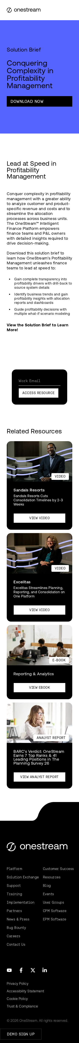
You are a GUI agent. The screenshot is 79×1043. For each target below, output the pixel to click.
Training (14, 894)
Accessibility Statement (25, 991)
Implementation (20, 902)
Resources (52, 877)
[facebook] (21, 970)
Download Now (27, 101)
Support (14, 886)
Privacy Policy (17, 984)
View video (39, 518)
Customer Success (57, 869)
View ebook (39, 688)
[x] (32, 970)
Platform (14, 869)
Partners (14, 911)
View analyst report (39, 777)
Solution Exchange (21, 877)
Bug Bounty (16, 928)
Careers (13, 936)
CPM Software (55, 911)
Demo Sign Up (21, 1034)
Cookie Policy (17, 999)
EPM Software (54, 919)
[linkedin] (44, 970)
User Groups (53, 902)
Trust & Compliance (22, 1006)
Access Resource (38, 393)
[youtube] (9, 970)
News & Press (18, 919)
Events (48, 894)
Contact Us (16, 944)
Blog (47, 886)
